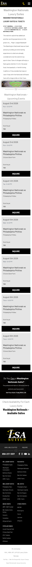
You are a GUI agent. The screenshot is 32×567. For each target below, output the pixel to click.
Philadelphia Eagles (8, 465)
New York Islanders (22, 496)
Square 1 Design (25, 559)
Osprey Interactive (21, 563)
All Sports (19, 521)
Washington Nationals (23, 468)
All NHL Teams (20, 499)
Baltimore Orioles (21, 472)
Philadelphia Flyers (22, 487)
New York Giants (7, 476)
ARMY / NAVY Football (8, 507)
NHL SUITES (20, 484)
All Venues (5, 541)
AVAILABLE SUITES (10, 447)
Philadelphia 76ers (7, 487)
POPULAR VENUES (8, 526)
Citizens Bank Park (8, 532)
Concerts (5, 515)
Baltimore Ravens (7, 473)
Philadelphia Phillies (22, 465)
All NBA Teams (6, 499)
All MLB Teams (21, 478)
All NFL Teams (6, 479)
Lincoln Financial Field (8, 529)
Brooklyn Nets (6, 496)
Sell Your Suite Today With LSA (16, 392)
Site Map (5, 559)
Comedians (5, 518)
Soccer (19, 514)
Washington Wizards (8, 490)
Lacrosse (19, 517)
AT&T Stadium (6, 535)
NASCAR (19, 507)
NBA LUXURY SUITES (8, 484)
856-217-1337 (8, 454)
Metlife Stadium (7, 538)
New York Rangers (22, 493)
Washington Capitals (22, 490)
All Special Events (7, 521)
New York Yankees (22, 475)
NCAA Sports (20, 510)
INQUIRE (16, 135)
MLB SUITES (20, 462)
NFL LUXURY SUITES (8, 462)
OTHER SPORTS (21, 504)
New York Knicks (7, 493)
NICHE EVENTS (7, 504)
